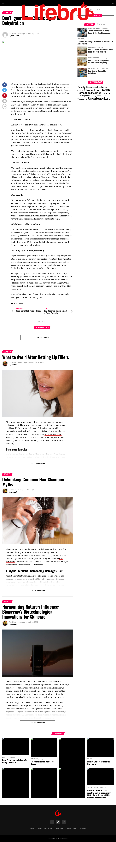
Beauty (81, 87)
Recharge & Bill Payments (98, 96)
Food (97, 90)
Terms (39, 828)
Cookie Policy (59, 828)
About (32, 828)
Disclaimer (48, 828)
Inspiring (96, 93)
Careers (83, 828)
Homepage (84, 93)
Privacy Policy (72, 828)
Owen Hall (15, 36)
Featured (102, 87)
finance (80, 91)
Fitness (88, 90)
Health (105, 90)
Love (80, 95)
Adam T (14, 365)
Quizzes (86, 96)
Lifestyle (106, 93)
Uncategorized (99, 98)
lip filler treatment (53, 434)
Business (91, 87)
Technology (82, 99)
